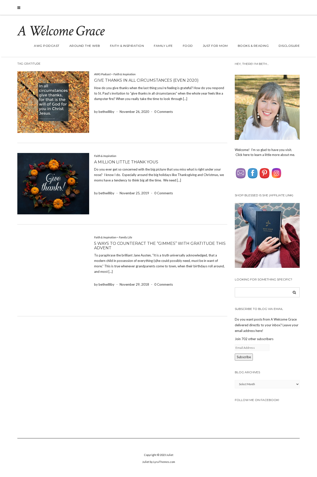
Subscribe (244, 357)
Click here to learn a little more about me (265, 155)
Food (188, 46)
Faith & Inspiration (127, 46)
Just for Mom (215, 46)
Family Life (163, 46)
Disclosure (289, 46)
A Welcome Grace (60, 31)
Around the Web (84, 46)
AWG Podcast (46, 46)
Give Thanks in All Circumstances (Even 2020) (146, 80)
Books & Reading (253, 46)
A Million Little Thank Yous (126, 162)
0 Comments (163, 112)
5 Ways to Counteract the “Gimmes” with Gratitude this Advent (160, 245)
